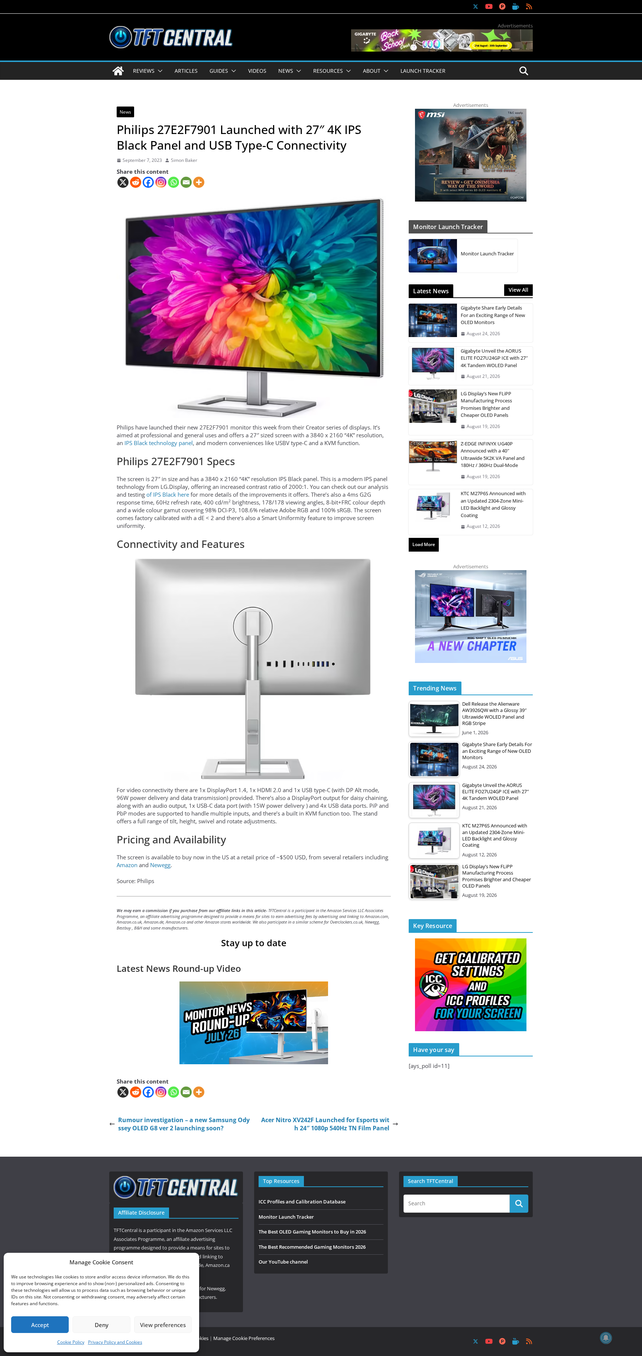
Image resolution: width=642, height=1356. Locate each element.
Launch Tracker (423, 70)
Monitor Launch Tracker (487, 253)
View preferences (163, 1325)
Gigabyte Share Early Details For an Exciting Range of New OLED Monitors (493, 315)
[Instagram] (160, 182)
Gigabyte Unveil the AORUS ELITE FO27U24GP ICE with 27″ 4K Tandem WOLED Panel (494, 358)
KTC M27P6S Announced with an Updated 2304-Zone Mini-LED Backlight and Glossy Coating (493, 504)
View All (518, 289)
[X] (123, 182)
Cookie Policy (70, 1342)
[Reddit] (135, 182)
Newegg (160, 865)
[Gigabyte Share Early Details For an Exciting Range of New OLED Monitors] (433, 323)
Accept (40, 1325)
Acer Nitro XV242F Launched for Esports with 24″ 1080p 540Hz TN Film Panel (325, 1124)
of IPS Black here (167, 494)
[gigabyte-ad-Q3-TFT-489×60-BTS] (442, 33)
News (125, 112)
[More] (198, 182)
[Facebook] (148, 182)
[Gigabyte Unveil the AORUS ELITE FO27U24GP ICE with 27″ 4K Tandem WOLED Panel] (433, 366)
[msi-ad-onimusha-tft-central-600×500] (470, 112)
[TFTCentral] (118, 71)
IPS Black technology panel (158, 443)
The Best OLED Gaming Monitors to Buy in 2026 (312, 1231)
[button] (159, 71)
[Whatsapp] (173, 182)
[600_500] (470, 574)
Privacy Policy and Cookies (115, 1342)
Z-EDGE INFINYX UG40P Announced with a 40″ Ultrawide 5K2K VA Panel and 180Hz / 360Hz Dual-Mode (493, 454)
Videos (257, 70)
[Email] (186, 182)
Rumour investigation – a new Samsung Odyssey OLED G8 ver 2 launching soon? (184, 1124)
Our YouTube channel (283, 1261)
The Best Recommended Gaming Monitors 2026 (312, 1247)
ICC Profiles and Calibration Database (302, 1201)
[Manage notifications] (606, 1338)
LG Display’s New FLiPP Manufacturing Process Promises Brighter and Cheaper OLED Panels (486, 404)
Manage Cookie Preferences (244, 1338)
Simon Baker (184, 160)
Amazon (128, 865)
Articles (186, 70)
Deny (101, 1325)
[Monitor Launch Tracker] (433, 255)
